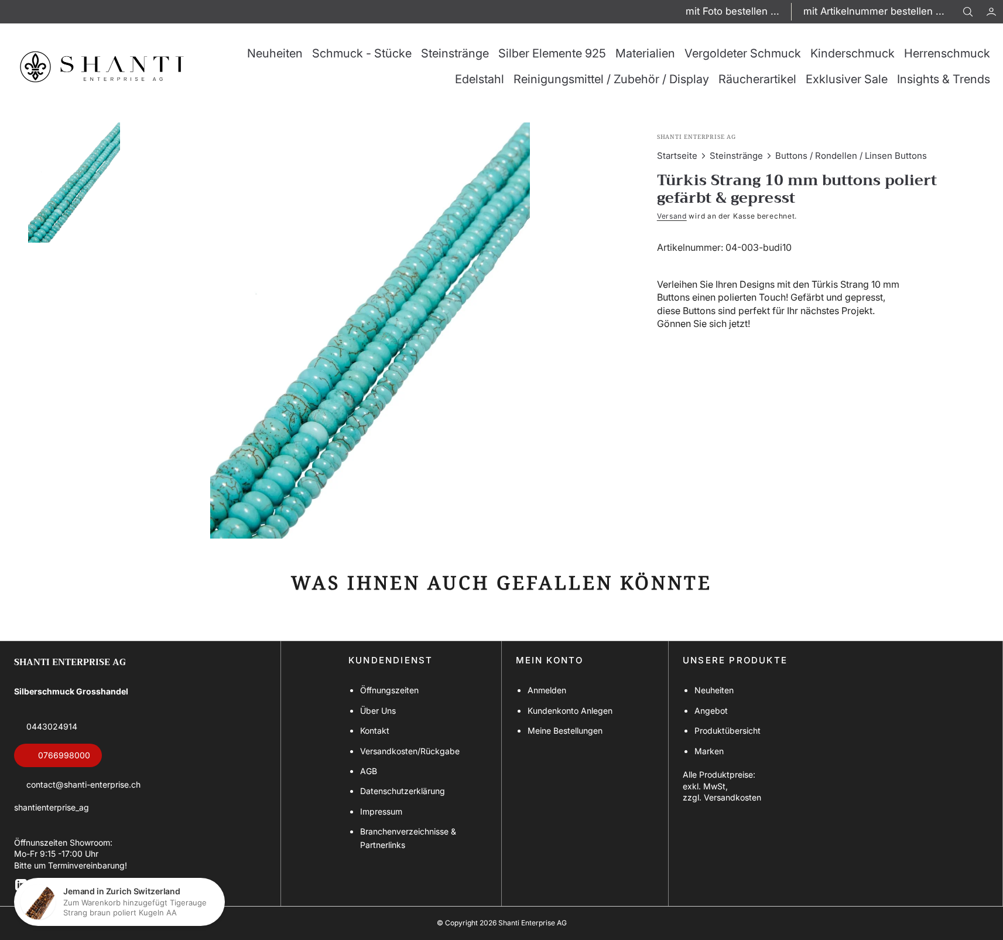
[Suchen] (968, 12)
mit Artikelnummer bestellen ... (873, 11)
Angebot (711, 711)
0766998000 (64, 755)
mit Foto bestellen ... (732, 11)
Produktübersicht (727, 730)
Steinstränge (736, 155)
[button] (991, 12)
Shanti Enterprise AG (532, 922)
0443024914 (51, 726)
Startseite (677, 155)
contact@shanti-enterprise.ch (83, 784)
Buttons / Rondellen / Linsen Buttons (851, 155)
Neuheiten (714, 690)
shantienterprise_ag (51, 807)
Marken (709, 751)
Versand (672, 216)
